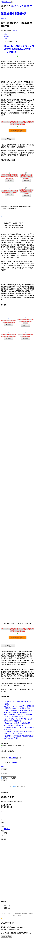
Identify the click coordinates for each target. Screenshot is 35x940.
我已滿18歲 (4, 936)
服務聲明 (19, 915)
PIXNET (8, 913)
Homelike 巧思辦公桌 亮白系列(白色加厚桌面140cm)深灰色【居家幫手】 (19, 49)
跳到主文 (3, 18)
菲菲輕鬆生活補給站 (14, 13)
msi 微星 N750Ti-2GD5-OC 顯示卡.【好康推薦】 (19, 706)
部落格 (6, 36)
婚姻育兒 (15, 30)
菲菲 (2, 747)
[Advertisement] (17, 869)
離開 (10, 936)
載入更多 (3, 769)
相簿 (5, 34)
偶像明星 (15, 763)
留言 (14, 758)
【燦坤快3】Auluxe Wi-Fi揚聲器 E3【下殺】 (18, 708)
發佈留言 (3, 780)
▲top (2, 766)
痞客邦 (11, 758)
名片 (5, 38)
